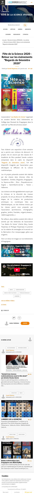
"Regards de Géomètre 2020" (13, 162)
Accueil (5, 29)
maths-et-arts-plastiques (10, 293)
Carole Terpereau (12, 69)
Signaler (6, 310)
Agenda (20, 29)
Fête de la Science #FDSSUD (17, 14)
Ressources (16, 34)
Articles (12, 29)
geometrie (17, 296)
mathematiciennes (22, 347)
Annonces (28, 29)
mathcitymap (12, 434)
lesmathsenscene (20, 289)
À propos (25, 34)
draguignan (22, 434)
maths (11, 289)
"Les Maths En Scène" (17, 117)
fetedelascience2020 (25, 293)
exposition (14, 393)
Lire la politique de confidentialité (9, 486)
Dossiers (8, 34)
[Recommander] (19, 318)
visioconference (11, 347)
